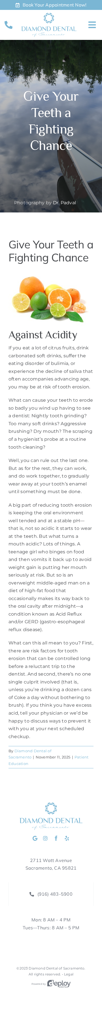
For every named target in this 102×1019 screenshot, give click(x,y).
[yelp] (66, 838)
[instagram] (45, 838)
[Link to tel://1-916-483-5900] (8, 25)
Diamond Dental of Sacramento (56, 968)
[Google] (35, 838)
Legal (68, 974)
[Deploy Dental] (59, 984)
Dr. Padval (64, 202)
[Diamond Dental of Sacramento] (48, 15)
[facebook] (56, 838)
